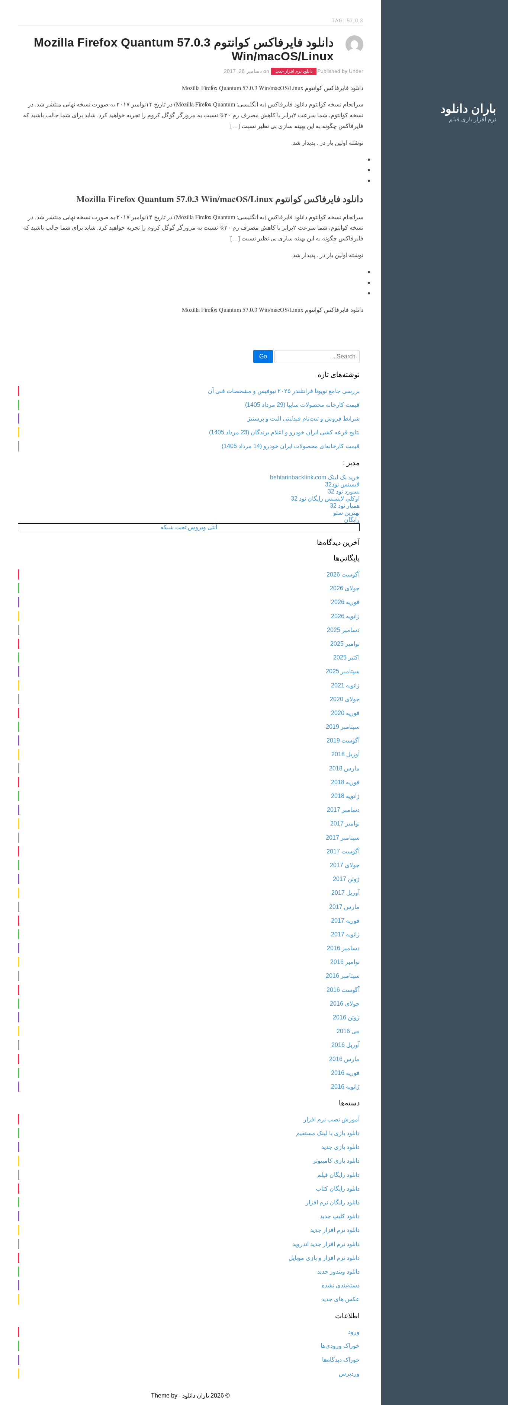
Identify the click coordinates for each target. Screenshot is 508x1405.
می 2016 (348, 1031)
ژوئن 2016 (346, 1017)
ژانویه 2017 (345, 934)
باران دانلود (468, 108)
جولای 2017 (345, 865)
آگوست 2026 (343, 574)
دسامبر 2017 (343, 810)
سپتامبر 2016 (343, 976)
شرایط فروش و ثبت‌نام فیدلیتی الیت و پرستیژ (303, 418)
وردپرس (349, 1373)
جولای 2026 (345, 588)
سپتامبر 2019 (343, 727)
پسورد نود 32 (344, 491)
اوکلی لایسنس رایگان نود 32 (325, 498)
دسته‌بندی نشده (341, 1285)
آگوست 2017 (343, 851)
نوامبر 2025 (345, 644)
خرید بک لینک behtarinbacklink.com (315, 477)
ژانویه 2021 (345, 685)
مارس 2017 (344, 907)
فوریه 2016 (345, 1073)
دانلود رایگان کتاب (338, 1188)
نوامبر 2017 (345, 823)
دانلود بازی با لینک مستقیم (328, 1133)
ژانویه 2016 (345, 1086)
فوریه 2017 (345, 920)
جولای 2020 (345, 699)
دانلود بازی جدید (340, 1147)
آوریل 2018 (345, 754)
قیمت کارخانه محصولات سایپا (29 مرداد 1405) (302, 405)
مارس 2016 (344, 1059)
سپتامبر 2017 (343, 837)
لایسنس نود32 (342, 484)
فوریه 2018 (345, 782)
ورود (354, 1332)
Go (263, 356)
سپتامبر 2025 (343, 671)
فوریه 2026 (345, 602)
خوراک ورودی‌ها (340, 1345)
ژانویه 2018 (345, 796)
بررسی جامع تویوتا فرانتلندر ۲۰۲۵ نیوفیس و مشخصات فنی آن (284, 391)
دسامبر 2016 (343, 948)
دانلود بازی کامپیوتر (336, 1160)
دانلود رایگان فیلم (338, 1175)
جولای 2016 (345, 1003)
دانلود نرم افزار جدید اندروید (326, 1244)
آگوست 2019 (343, 740)
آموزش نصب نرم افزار (331, 1119)
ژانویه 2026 (345, 616)
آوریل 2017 (345, 893)
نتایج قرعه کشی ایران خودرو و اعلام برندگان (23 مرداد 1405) (284, 432)
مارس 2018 (344, 768)
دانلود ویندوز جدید (338, 1271)
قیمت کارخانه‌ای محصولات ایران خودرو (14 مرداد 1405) (291, 446)
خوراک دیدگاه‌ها (341, 1360)
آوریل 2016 (345, 1045)
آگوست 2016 (343, 990)
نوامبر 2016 (345, 962)
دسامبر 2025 (343, 630)
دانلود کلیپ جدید (340, 1216)
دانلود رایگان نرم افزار (333, 1202)
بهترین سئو (346, 513)
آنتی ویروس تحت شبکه (188, 527)
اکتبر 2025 (346, 657)
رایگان (352, 520)
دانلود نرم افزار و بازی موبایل (324, 1258)
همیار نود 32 (345, 505)
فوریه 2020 (345, 713)
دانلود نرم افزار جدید (294, 71)
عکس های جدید (340, 1299)
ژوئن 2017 (346, 879)
